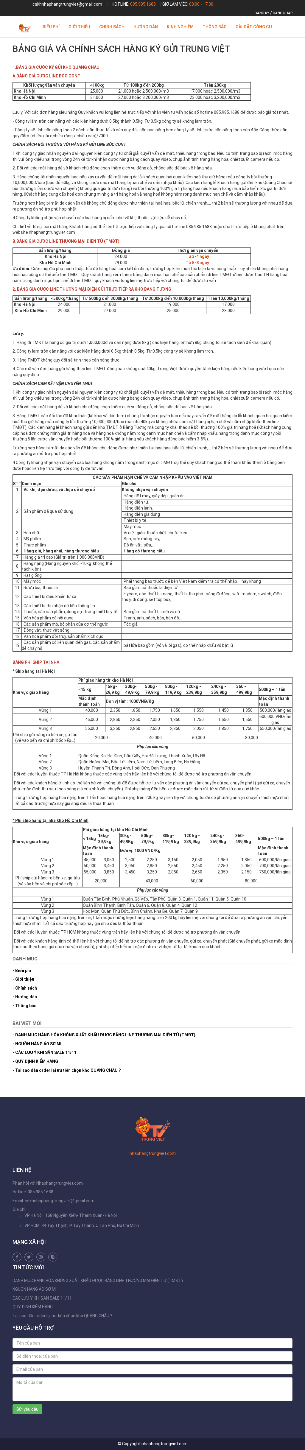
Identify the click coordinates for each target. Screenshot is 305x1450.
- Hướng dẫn (25, 996)
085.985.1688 (143, 4)
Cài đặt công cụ (254, 26)
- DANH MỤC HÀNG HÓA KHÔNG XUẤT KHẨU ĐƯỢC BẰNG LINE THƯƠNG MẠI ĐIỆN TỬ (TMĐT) (104, 1034)
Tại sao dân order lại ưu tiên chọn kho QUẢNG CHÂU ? (62, 1315)
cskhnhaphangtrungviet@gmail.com (67, 4)
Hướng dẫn (145, 26)
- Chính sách (25, 988)
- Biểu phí (22, 970)
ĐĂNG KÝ (262, 13)
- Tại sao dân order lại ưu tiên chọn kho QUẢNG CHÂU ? (67, 1070)
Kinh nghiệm (180, 26)
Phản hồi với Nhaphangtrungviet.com (48, 1183)
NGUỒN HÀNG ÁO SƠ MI (34, 1289)
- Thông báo (25, 1005)
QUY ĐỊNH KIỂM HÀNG (33, 1306)
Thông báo (215, 26)
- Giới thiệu (23, 979)
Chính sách (112, 26)
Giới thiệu (79, 26)
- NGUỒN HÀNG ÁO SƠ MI (37, 1043)
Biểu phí (51, 26)
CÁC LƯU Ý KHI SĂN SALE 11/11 (42, 1298)
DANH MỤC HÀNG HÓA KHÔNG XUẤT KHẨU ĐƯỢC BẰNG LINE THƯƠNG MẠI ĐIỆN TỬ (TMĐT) (98, 1280)
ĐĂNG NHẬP (282, 13)
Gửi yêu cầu (27, 1409)
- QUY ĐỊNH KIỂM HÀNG (35, 1061)
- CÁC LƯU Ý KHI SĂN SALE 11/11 (44, 1052)
